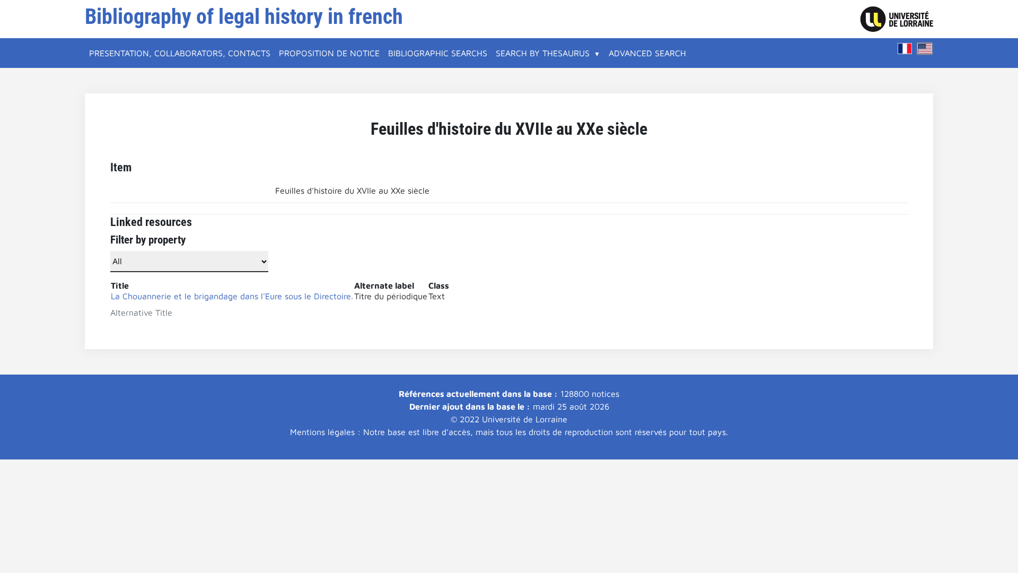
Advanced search (647, 53)
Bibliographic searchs (437, 53)
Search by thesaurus (543, 53)
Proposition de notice (329, 53)
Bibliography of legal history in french (244, 16)
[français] (905, 48)
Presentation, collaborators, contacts (179, 53)
